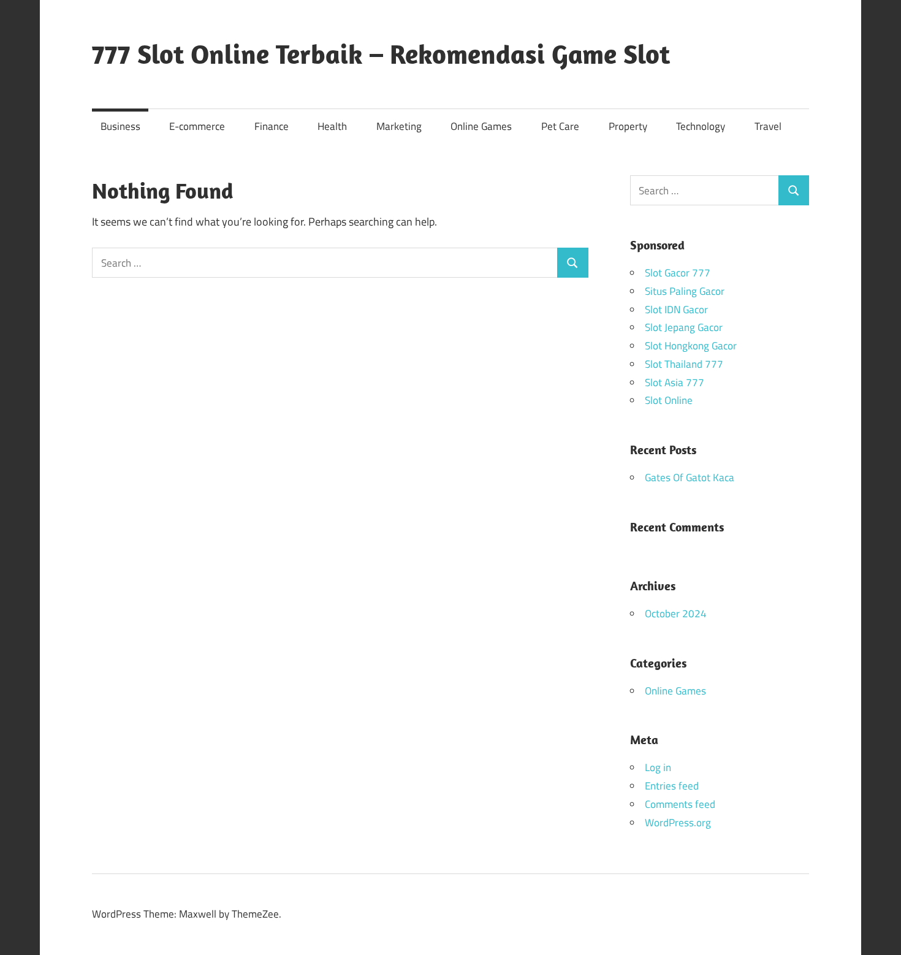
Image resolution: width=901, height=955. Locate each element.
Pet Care (560, 126)
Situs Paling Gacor (684, 291)
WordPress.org (678, 823)
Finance (271, 126)
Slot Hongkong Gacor (691, 346)
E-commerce (197, 126)
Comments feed (680, 804)
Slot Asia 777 (674, 382)
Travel (768, 126)
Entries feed (672, 786)
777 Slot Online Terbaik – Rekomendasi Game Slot (381, 53)
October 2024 (676, 614)
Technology (700, 126)
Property (628, 126)
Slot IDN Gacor (676, 310)
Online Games (481, 126)
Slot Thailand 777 (684, 364)
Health (332, 126)
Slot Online (669, 400)
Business (120, 126)
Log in (658, 767)
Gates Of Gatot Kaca (689, 477)
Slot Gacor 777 (677, 273)
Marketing (399, 126)
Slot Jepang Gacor (684, 327)
